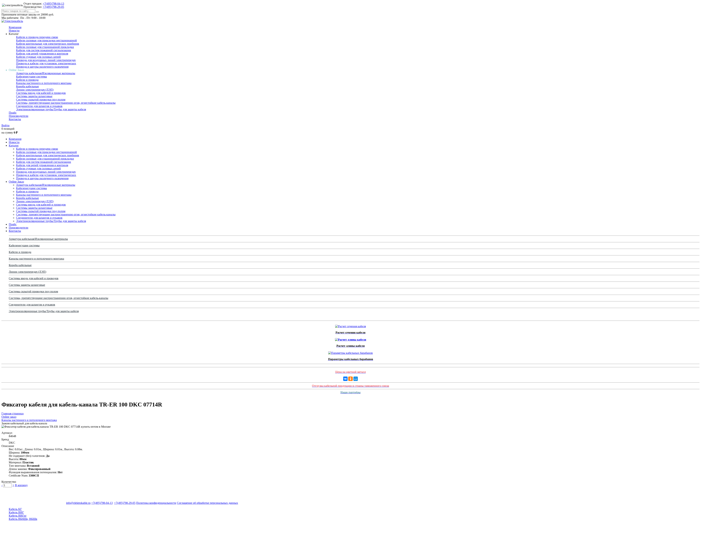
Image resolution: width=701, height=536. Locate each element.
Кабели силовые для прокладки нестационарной (46, 40)
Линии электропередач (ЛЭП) (34, 89)
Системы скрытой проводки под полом (40, 99)
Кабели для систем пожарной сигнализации (43, 50)
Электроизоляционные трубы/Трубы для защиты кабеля (51, 109)
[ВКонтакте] (345, 379)
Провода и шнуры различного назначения (42, 66)
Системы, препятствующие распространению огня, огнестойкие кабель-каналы (66, 102)
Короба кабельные (27, 86)
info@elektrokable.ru (78, 502)
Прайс (13, 112)
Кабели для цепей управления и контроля (42, 53)
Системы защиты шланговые (34, 96)
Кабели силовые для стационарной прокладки (45, 47)
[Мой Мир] (355, 379)
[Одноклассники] (350, 379)
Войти (5, 125)
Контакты (15, 119)
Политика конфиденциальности (156, 502)
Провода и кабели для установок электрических (46, 63)
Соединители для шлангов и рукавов (39, 106)
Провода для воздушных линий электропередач (46, 60)
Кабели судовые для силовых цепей (38, 56)
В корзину (21, 485)
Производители (18, 115)
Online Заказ (16, 181)
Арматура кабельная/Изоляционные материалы (45, 73)
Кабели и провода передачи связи (37, 37)
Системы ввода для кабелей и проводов (41, 93)
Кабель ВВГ (16, 512)
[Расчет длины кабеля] (350, 338)
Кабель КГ (15, 509)
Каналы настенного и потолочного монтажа (43, 83)
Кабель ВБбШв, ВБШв (23, 518)
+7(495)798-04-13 (53, 3)
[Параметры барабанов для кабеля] (350, 352)
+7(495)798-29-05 (53, 6)
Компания (15, 27)
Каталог (14, 145)
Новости (14, 30)
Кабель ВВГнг (18, 515)
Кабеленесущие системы (31, 76)
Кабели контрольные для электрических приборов (47, 43)
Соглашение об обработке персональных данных (207, 502)
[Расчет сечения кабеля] (350, 325)
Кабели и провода (27, 79)
